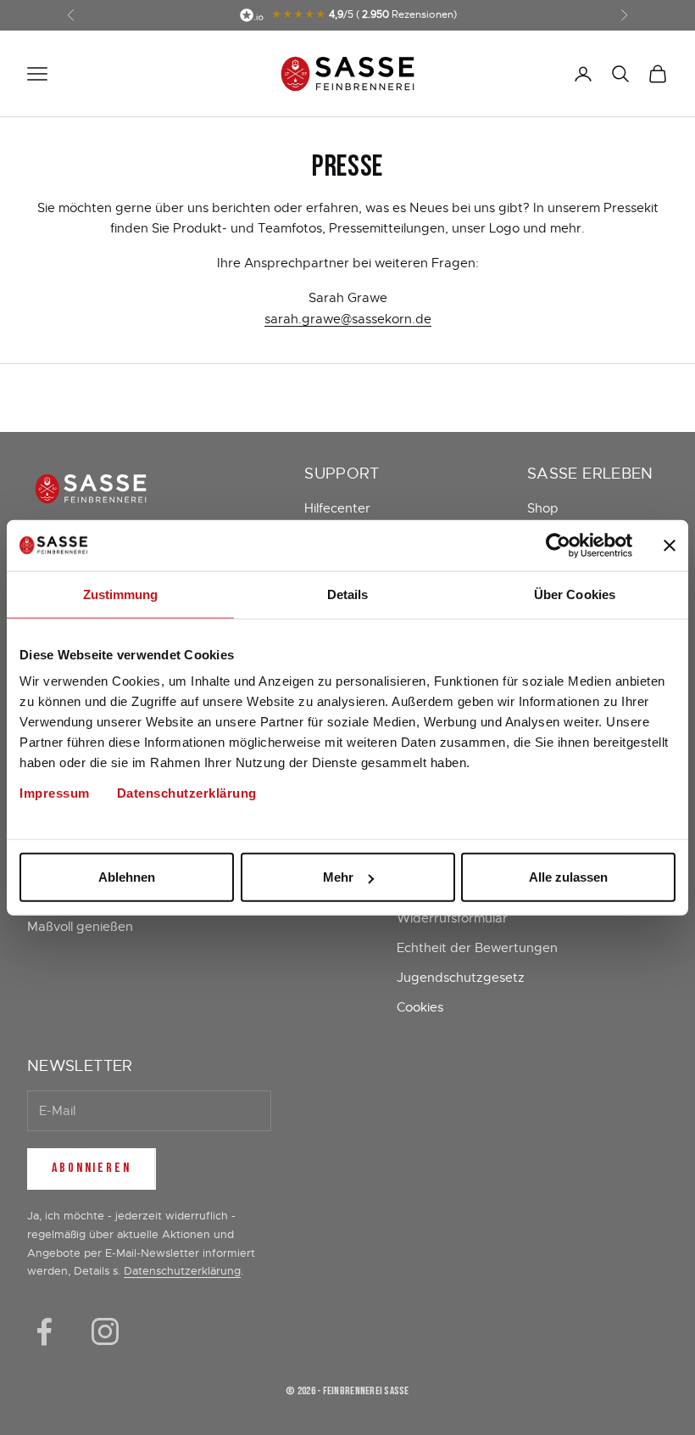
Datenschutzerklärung (187, 793)
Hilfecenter (337, 508)
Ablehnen (126, 877)
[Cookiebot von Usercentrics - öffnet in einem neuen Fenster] (558, 545)
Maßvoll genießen (80, 926)
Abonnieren (91, 1168)
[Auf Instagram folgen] (105, 1331)
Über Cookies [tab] (574, 593)
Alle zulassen (568, 877)
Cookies (420, 1007)
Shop (543, 508)
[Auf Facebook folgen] (44, 1331)
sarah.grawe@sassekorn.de (347, 319)
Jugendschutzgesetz (461, 977)
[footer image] (142, 488)
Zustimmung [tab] (120, 593)
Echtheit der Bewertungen (477, 948)
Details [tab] (348, 593)
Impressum (54, 793)
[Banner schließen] (670, 545)
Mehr (338, 877)
